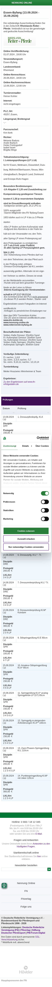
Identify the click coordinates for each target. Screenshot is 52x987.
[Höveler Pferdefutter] (26, 970)
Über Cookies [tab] (42, 446)
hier (39, 856)
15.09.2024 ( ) (8, 639)
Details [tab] (25, 446)
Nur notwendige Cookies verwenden (26, 547)
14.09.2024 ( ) (8, 583)
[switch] (45, 502)
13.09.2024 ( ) (8, 418)
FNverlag (26, 930)
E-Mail (38, 834)
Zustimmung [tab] (9, 446)
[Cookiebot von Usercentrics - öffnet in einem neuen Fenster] (37, 438)
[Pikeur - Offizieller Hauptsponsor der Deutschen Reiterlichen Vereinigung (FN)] (26, 954)
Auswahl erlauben (26, 539)
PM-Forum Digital (36, 933)
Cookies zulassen (26, 531)
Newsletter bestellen (26, 865)
